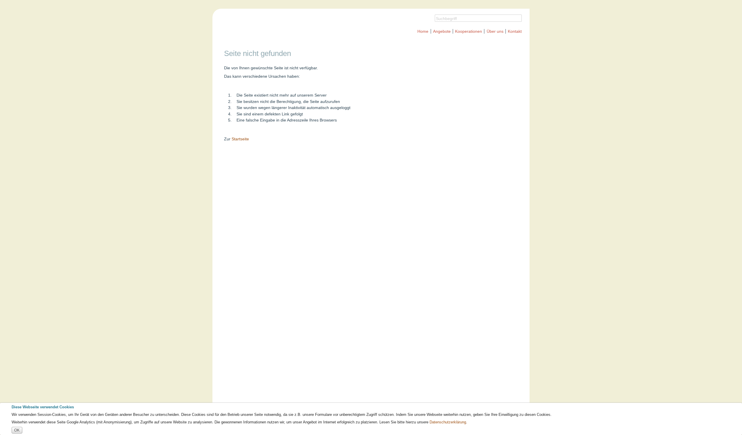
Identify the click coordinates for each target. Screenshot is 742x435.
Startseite (240, 139)
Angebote (442, 31)
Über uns (495, 31)
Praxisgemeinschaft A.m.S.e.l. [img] (288, 26)
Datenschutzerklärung (448, 422)
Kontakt (515, 31)
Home (422, 31)
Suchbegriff (446, 18)
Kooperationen (468, 31)
